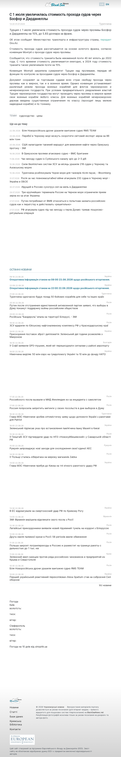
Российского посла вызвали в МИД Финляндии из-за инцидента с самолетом (55, 399)
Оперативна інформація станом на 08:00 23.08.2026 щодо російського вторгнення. (60, 279)
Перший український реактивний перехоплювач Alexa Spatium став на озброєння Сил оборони (60, 578)
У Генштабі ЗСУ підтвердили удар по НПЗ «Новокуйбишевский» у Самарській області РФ (60, 438)
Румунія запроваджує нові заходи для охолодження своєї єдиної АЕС (51, 448)
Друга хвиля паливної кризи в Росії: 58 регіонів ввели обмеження (48, 536)
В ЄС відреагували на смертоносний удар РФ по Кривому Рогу (46, 510)
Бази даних (16, 716)
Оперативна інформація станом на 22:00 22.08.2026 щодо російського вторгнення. (59, 288)
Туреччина (105, 23)
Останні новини (21, 269)
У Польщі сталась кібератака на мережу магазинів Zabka (43, 456)
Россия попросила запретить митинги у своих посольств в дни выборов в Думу (57, 408)
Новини (14, 707)
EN (107, 4)
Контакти (15, 729)
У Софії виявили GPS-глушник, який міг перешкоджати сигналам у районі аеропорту (59, 345)
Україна (107, 276)
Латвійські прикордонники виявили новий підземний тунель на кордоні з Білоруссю (59, 528)
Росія (109, 302)
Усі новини (105, 585)
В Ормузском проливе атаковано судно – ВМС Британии (55, 153)
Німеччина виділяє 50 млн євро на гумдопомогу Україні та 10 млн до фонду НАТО (58, 354)
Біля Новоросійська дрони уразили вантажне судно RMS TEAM (59, 130)
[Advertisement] (60, 240)
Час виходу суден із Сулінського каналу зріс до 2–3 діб (53, 158)
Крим (108, 554)
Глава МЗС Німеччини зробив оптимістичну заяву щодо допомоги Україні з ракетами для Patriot (60, 418)
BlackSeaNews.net (95, 712)
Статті (13, 711)
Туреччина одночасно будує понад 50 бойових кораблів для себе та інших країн (57, 296)
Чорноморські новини (54, 707)
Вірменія (107, 516)
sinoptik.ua (41, 646)
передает (105, 39)
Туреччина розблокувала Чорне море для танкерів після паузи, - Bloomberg (66, 172)
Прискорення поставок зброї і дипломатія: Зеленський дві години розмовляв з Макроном (56, 335)
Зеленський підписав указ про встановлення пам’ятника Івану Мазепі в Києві (55, 428)
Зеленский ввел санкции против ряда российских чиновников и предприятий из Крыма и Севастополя (57, 558)
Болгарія (107, 342)
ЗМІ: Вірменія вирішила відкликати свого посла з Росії (41, 519)
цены (39, 115)
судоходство (26, 115)
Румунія (107, 445)
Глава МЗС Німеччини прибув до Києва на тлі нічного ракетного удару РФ (53, 465)
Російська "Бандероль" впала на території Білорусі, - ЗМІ (43, 316)
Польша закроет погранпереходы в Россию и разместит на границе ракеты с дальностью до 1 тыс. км (55, 547)
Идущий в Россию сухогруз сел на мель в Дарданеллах (54, 186)
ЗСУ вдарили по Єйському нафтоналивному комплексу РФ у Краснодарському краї (59, 325)
